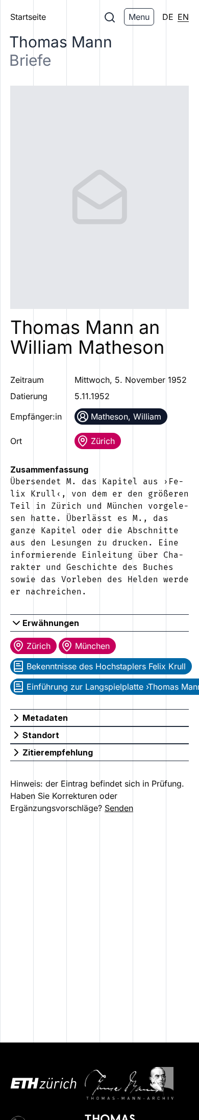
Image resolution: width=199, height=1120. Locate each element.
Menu (139, 17)
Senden (119, 808)
